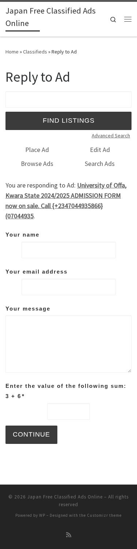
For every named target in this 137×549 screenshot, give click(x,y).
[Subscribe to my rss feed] (68, 534)
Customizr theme (104, 515)
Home (12, 51)
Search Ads (100, 163)
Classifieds (35, 51)
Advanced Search (111, 135)
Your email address (36, 271)
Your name (22, 234)
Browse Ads (37, 163)
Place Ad (37, 149)
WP (42, 515)
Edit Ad (100, 149)
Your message (27, 308)
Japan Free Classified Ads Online (65, 497)
